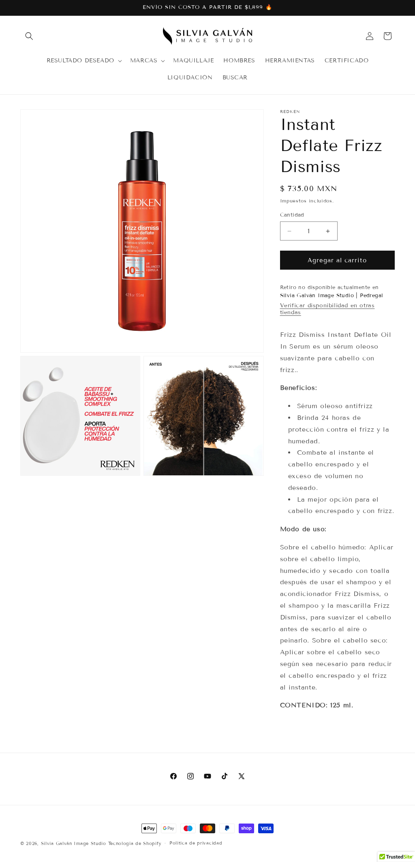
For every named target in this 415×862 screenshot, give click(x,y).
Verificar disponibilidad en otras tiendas (327, 309)
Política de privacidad (195, 843)
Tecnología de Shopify (135, 843)
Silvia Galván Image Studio (73, 843)
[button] (29, 36)
